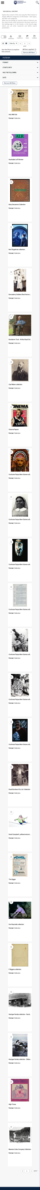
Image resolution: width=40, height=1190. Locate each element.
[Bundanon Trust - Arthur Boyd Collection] (20, 325)
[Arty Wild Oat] (20, 100)
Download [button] (11, 37)
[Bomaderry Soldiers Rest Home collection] (20, 280)
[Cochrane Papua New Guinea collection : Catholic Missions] (20, 505)
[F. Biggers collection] (20, 955)
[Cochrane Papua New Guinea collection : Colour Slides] (20, 550)
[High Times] (20, 1090)
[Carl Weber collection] (20, 370)
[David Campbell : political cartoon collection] (20, 820)
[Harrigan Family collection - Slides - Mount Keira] (20, 1045)
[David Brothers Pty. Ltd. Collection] (20, 775)
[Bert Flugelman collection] (20, 235)
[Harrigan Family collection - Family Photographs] (20, 1000)
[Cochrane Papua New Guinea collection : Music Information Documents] (20, 595)
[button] (20, 37)
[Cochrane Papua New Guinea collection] (20, 460)
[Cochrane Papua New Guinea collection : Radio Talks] (20, 730)
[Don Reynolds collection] (20, 910)
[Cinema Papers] (20, 415)
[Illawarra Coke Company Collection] (20, 1135)
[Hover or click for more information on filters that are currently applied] (35, 49)
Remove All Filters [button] (29, 52)
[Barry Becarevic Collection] (20, 190)
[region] (20, 71)
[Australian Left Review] (20, 145)
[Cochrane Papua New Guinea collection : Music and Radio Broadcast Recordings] (20, 640)
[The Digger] (20, 865)
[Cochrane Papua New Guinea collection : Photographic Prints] (20, 685)
